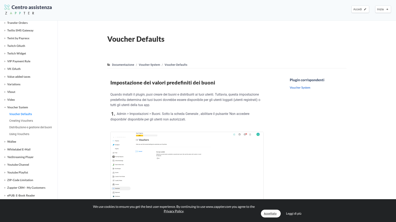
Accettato (270, 213)
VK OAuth (14, 69)
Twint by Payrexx (18, 38)
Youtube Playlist (17, 172)
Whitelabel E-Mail (19, 149)
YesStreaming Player (20, 157)
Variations (13, 84)
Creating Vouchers (21, 120)
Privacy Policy (173, 211)
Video (11, 99)
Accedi (358, 9)
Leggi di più (293, 213)
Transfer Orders (17, 22)
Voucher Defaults (20, 114)
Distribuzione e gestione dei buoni (30, 127)
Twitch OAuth (16, 45)
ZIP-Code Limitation (20, 180)
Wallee (11, 141)
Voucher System (17, 107)
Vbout (11, 92)
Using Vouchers (19, 134)
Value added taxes (18, 76)
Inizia (381, 9)
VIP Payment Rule (18, 61)
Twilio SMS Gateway (20, 30)
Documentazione (123, 64)
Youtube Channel (18, 164)
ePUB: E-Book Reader (21, 195)
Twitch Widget (16, 53)
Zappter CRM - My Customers (26, 187)
